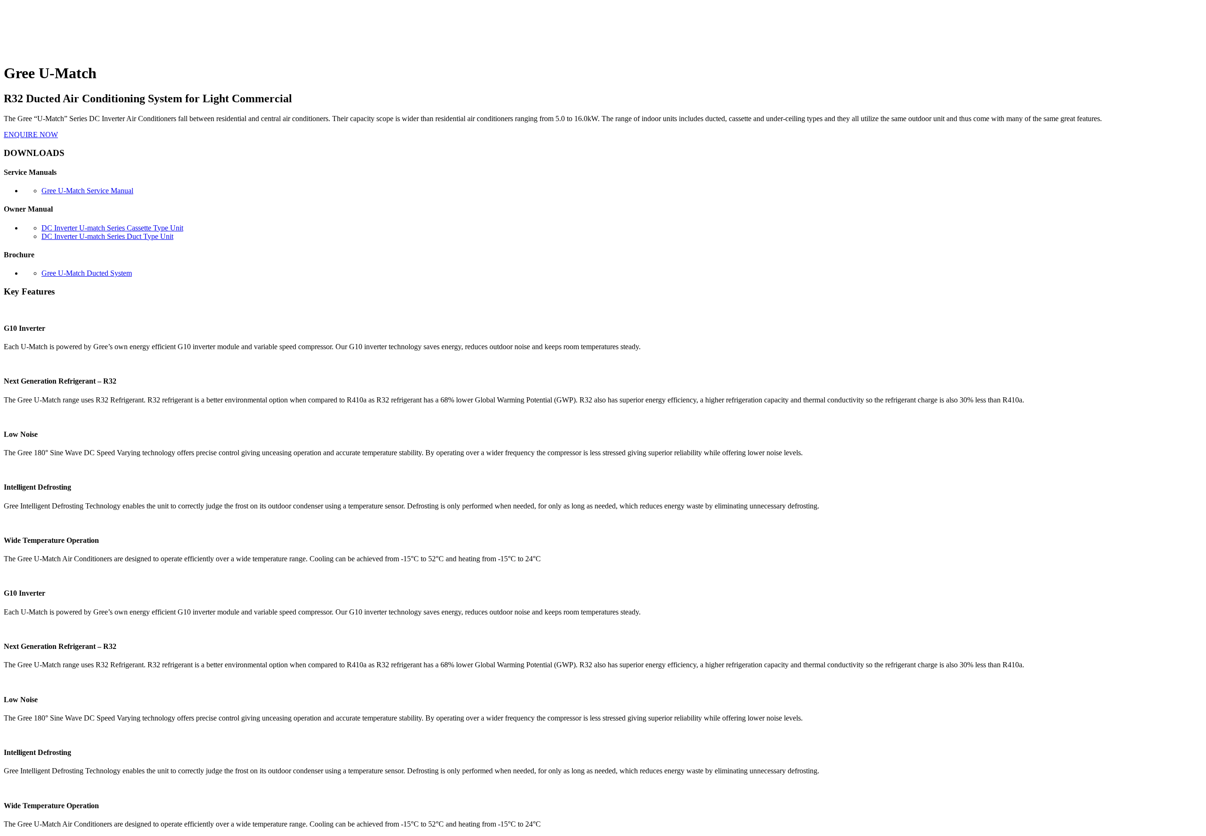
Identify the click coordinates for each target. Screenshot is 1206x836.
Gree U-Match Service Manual (87, 191)
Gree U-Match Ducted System (86, 273)
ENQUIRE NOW (31, 135)
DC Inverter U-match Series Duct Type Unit (107, 236)
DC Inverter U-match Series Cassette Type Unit (112, 228)
